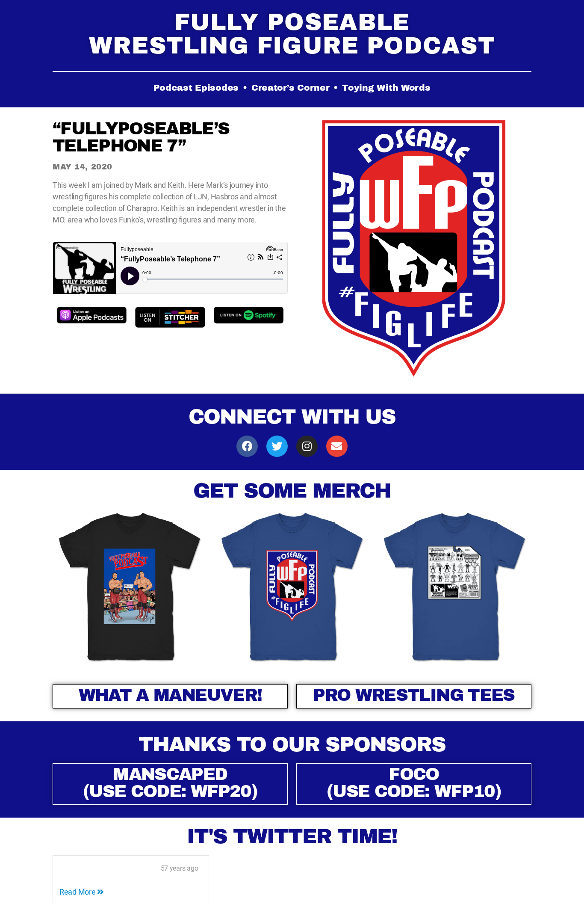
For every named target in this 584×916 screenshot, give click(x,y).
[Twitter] (277, 446)
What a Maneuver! (170, 695)
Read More (78, 891)
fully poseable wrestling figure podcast (292, 33)
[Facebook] (247, 446)
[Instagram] (307, 446)
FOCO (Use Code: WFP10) (414, 782)
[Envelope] (337, 446)
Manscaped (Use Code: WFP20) (170, 782)
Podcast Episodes (196, 87)
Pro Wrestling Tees (413, 695)
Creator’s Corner (290, 87)
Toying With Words (386, 87)
